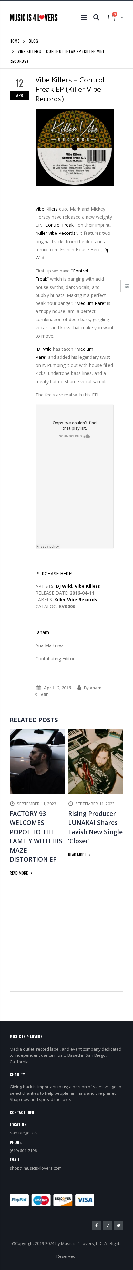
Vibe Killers (47, 209)
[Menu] (84, 17)
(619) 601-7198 (23, 1150)
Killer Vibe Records (56, 233)
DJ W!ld (64, 586)
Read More (19, 873)
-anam (42, 632)
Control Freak (59, 225)
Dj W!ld (44, 349)
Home (15, 40)
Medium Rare (90, 303)
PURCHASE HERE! (54, 573)
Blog (33, 40)
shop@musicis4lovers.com (36, 1168)
